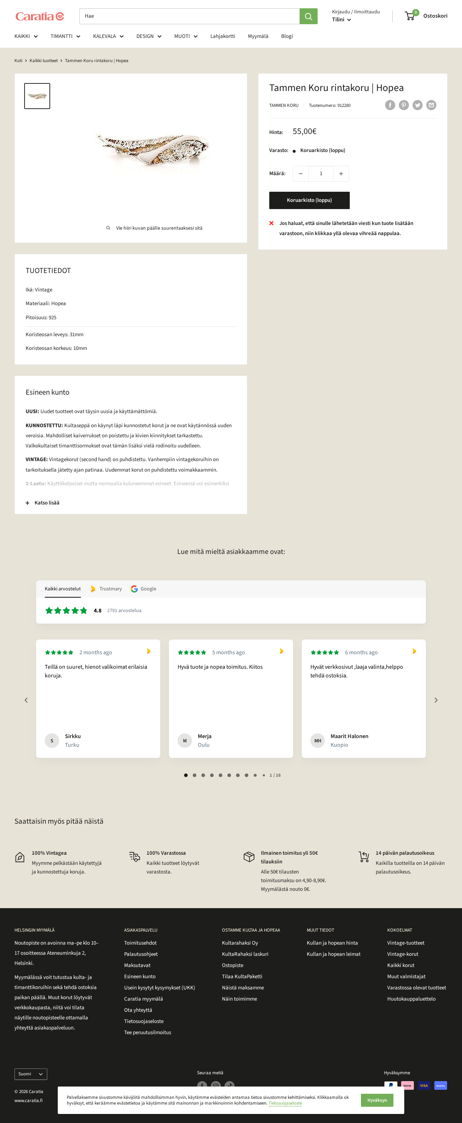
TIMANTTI (62, 36)
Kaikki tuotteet (44, 60)
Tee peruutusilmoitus (147, 1032)
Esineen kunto (140, 976)
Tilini (338, 19)
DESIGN (145, 36)
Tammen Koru (283, 105)
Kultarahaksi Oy (240, 943)
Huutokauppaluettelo (411, 999)
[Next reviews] (436, 700)
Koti (18, 60)
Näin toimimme (239, 999)
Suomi (24, 1074)
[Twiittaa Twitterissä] (418, 105)
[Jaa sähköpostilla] (431, 105)
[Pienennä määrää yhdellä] (300, 173)
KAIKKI (22, 36)
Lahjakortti (222, 36)
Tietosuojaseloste (144, 1021)
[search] (189, 16)
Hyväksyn (377, 1100)
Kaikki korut (400, 965)
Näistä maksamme (243, 988)
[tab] (186, 775)
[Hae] (309, 16)
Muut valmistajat (406, 976)
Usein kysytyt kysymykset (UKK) (159, 988)
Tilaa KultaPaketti (242, 976)
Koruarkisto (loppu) (309, 200)
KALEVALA (104, 36)
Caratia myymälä (143, 999)
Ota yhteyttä (138, 1010)
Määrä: (277, 173)
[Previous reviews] (26, 700)
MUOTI (182, 36)
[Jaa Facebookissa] (390, 105)
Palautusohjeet (141, 954)
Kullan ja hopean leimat (334, 954)
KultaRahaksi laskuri (245, 954)
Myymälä (258, 36)
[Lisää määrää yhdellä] (341, 173)
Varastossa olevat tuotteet (416, 988)
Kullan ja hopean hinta (332, 943)
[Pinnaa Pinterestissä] (404, 105)
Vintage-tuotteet (405, 943)
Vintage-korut (402, 954)
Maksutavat (137, 965)
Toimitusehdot (140, 943)
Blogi (287, 36)
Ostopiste (232, 965)
